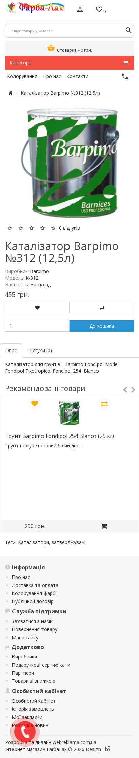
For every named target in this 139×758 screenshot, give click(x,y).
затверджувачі (68, 542)
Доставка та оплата (35, 585)
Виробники (24, 656)
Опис (11, 350)
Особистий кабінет (34, 701)
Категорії (20, 62)
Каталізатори (33, 542)
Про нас (21, 577)
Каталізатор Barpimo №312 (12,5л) (60, 93)
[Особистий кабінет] (80, 10)
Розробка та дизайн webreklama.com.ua (50, 742)
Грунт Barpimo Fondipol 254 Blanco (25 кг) (59, 436)
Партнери (23, 673)
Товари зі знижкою (33, 681)
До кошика (101, 325)
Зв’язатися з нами (32, 621)
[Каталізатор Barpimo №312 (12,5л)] (73, 163)
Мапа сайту (25, 637)
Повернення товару (34, 629)
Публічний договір (33, 601)
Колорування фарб (34, 593)
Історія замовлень (33, 709)
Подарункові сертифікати (41, 665)
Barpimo (39, 271)
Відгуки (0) (40, 350)
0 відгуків (69, 228)
